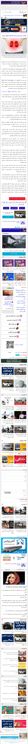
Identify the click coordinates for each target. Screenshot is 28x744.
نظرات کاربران (14, 208)
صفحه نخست (25, 32)
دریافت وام (8, 217)
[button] (4, 17)
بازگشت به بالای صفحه (21, 536)
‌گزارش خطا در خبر (23, 355)
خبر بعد (21, 208)
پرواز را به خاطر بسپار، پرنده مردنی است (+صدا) (10, 222)
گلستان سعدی (12, 328)
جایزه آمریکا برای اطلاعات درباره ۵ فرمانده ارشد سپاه (15, 610)
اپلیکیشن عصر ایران (19, 344)
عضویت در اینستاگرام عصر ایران (13, 316)
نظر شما (25, 470)
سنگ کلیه (20, 357)
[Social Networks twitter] (17, 227)
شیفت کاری (12, 357)
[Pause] (3, 247)
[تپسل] (3, 233)
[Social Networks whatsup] (19, 227)
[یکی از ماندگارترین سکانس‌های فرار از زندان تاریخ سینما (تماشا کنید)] (8, 293)
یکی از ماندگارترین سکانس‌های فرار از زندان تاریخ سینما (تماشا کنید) (8, 298)
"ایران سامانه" (11, 742)
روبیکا (9, 91)
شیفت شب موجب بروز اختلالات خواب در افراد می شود (20, 309)
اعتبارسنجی (25, 501)
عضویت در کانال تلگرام (16, 91)
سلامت (21, 32)
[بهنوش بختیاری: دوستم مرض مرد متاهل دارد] (14, 578)
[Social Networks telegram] (15, 227)
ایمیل (25, 476)
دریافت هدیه (9, 737)
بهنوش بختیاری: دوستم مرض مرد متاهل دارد (16, 587)
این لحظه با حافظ (12, 324)
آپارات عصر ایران (12, 336)
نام (25, 471)
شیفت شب (16, 357)
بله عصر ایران (4, 91)
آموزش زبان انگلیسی (12, 332)
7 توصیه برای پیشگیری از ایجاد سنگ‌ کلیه (20, 297)
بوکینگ (21, 501)
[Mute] (5, 247)
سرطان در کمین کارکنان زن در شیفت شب (21, 303)
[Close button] (27, 732)
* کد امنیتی (24, 490)
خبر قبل (6, 208)
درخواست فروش (14, 254)
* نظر (25, 480)
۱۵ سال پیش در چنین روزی (13, 320)
